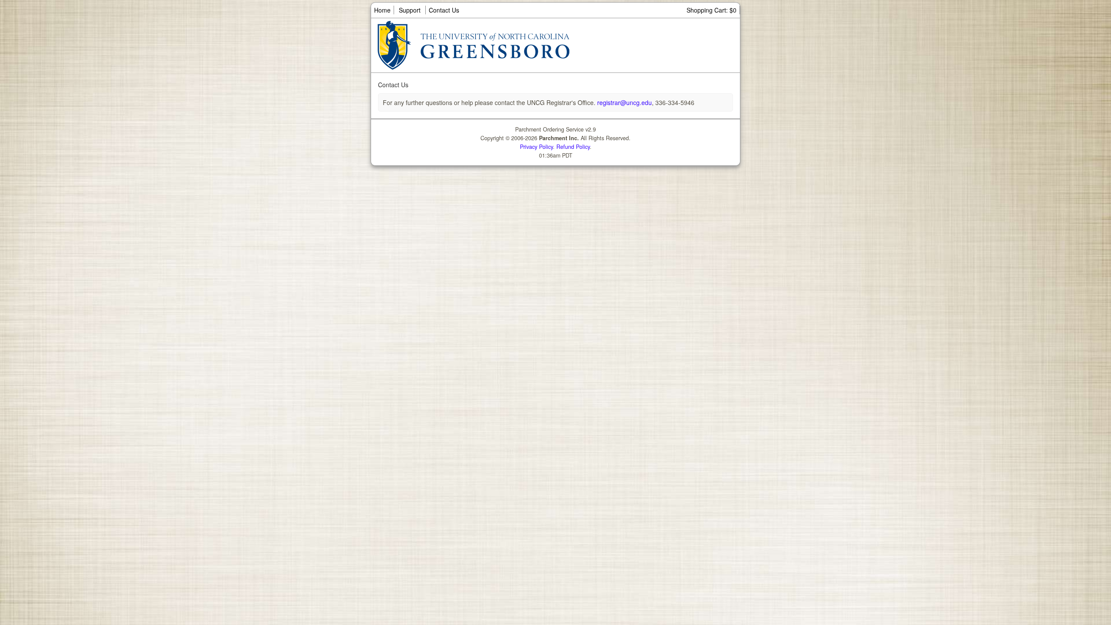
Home (382, 10)
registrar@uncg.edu (623, 102)
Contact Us (444, 10)
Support (410, 10)
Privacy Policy (536, 147)
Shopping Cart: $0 (711, 10)
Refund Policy (573, 147)
